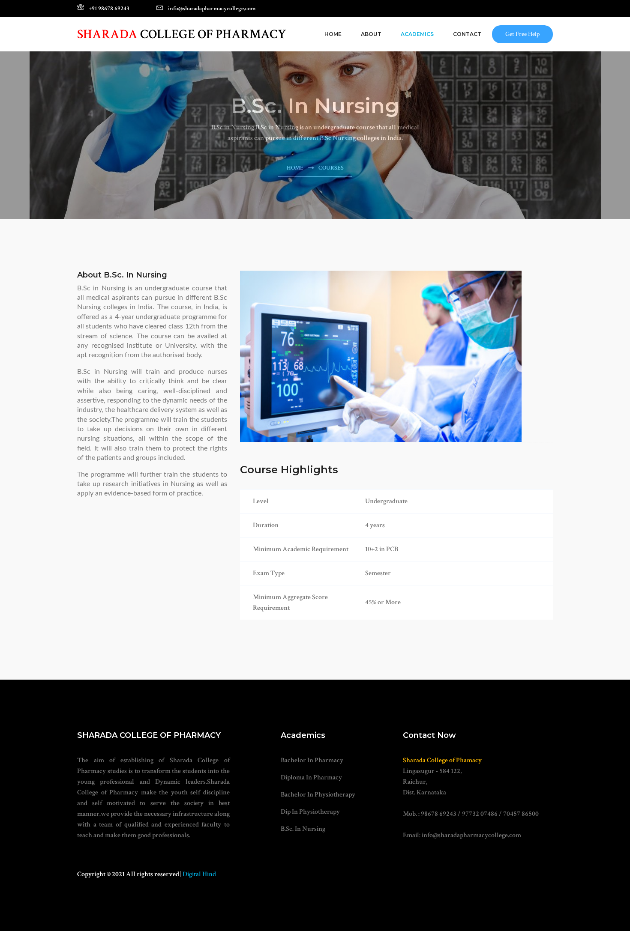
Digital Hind (199, 874)
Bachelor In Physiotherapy (318, 794)
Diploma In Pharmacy (311, 777)
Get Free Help (522, 34)
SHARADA (181, 34)
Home (333, 34)
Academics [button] (417, 34)
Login (534, 8)
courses (331, 168)
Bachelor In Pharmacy (312, 760)
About (371, 34)
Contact (467, 34)
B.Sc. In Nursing (303, 828)
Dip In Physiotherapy (310, 811)
